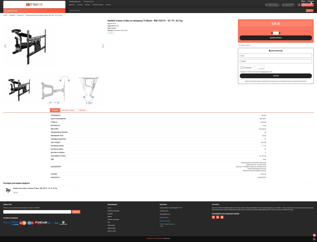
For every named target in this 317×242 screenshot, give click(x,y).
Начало (73, 4)
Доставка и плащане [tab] (68, 110)
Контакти (108, 4)
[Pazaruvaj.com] (169, 221)
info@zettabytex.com (75, 1)
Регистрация (311, 1)
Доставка (87, 4)
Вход (304, 1)
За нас (109, 208)
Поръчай (275, 76)
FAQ (109, 222)
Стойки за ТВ (124, 30)
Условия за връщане (98, 4)
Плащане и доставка (113, 211)
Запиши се (76, 212)
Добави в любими (245, 45)
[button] (103, 46)
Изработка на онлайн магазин (155, 238)
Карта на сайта (112, 231)
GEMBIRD (113, 28)
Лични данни (111, 225)
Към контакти (164, 217)
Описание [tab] (55, 110)
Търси (309, 10)
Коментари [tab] (82, 110)
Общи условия (111, 228)
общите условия (264, 71)
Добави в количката (276, 38)
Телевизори (116, 30)
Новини (110, 216)
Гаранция (80, 4)
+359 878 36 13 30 (89, 1)
